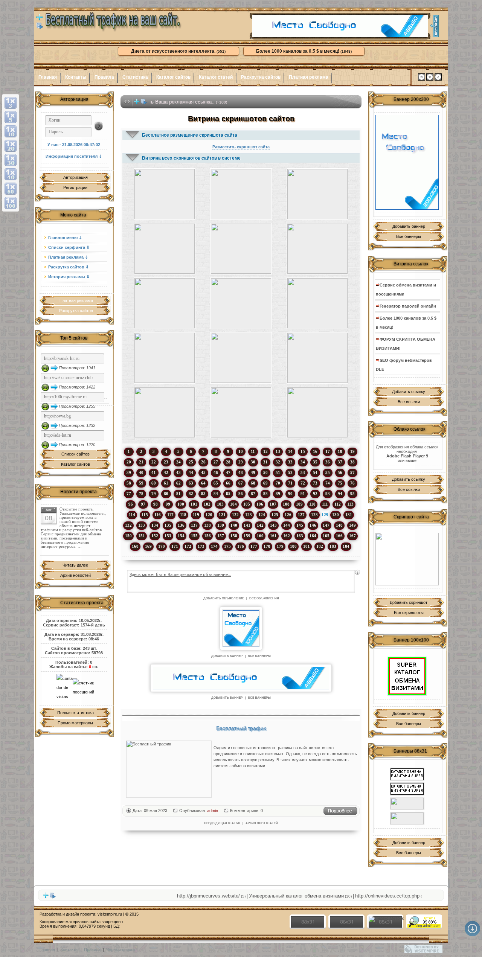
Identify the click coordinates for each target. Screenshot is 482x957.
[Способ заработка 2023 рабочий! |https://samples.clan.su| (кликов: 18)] (317, 358)
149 (352, 525)
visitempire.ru (110, 914)
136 (181, 525)
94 (340, 493)
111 (325, 504)
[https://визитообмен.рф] (407, 803)
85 (228, 493)
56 (340, 472)
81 (178, 493)
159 (247, 535)
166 (339, 535)
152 (154, 535)
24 (178, 462)
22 (153, 462)
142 (260, 525)
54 (315, 472)
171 (174, 546)
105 (246, 504)
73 (315, 483)
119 (196, 514)
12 (265, 451)
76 (352, 483)
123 (248, 514)
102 (207, 504)
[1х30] (11, 160)
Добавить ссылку (408, 391)
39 (129, 472)
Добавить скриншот (408, 602)
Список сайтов (75, 454)
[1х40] (11, 174)
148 (339, 525)
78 (141, 493)
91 (302, 493)
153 (168, 535)
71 (290, 483)
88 (265, 493)
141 (247, 525)
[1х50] (11, 189)
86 (240, 493)
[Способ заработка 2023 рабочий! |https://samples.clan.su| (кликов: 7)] (241, 412)
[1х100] (11, 203)
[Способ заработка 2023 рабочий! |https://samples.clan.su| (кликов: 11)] (164, 194)
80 (166, 493)
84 (216, 493)
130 (335, 514)
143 (273, 525)
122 (235, 514)
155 (194, 535)
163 (299, 535)
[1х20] (11, 146)
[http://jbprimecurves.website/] (407, 559)
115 (145, 514)
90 (290, 493)
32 (278, 462)
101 (194, 504)
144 (286, 525)
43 (178, 472)
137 (194, 525)
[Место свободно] (340, 36)
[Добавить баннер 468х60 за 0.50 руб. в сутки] (434, 26)
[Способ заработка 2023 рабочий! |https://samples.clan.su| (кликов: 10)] (241, 194)
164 (313, 535)
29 (240, 462)
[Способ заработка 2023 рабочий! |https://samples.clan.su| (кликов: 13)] (317, 194)
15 (302, 451)
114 (132, 514)
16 (315, 451)
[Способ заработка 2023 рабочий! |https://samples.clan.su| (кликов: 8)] (317, 303)
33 (290, 462)
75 (340, 483)
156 (207, 535)
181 (306, 546)
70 (278, 483)
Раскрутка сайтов (261, 77)
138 (207, 525)
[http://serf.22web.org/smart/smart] (407, 788)
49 (253, 472)
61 (166, 483)
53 (302, 472)
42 (166, 472)
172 (188, 546)
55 (327, 472)
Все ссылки (409, 401)
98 (155, 504)
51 (278, 472)
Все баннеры (408, 236)
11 (253, 451)
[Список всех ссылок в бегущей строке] (144, 103)
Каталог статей (216, 77)
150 (128, 535)
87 (253, 493)
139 (220, 525)
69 (265, 483)
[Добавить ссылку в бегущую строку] (137, 103)
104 (233, 504)
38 (352, 462)
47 (228, 472)
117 (170, 514)
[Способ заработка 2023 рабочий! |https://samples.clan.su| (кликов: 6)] (164, 412)
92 (315, 493)
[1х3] (11, 103)
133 (141, 525)
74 (327, 483)
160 (260, 535)
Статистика (135, 77)
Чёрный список (120, 949)
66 (228, 483)
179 (280, 546)
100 (180, 504)
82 (191, 493)
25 (191, 462)
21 (141, 462)
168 (135, 546)
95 (352, 493)
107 (273, 504)
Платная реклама (308, 77)
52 (290, 472)
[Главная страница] (421, 79)
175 (227, 546)
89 (278, 493)
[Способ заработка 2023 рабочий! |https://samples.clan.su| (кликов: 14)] (164, 248)
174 (214, 546)
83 (203, 493)
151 (141, 535)
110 (312, 504)
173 (201, 546)
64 (203, 483)
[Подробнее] (340, 814)
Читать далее (75, 565)
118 (183, 514)
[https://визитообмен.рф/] (407, 818)
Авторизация (75, 177)
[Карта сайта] (438, 79)
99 (168, 504)
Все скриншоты (409, 612)
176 (240, 546)
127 (301, 514)
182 (319, 546)
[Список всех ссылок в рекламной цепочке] (39, 28)
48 (240, 472)
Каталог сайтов (173, 77)
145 (299, 525)
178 (267, 546)
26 (203, 462)
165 (326, 535)
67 (240, 483)
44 (191, 472)
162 (286, 535)
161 (273, 535)
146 (313, 525)
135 (168, 525)
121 (222, 514)
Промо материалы (75, 723)
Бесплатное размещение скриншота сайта (189, 135)
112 (337, 504)
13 (278, 451)
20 (129, 462)
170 (161, 546)
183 (332, 546)
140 (233, 525)
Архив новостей (75, 575)
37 (340, 462)
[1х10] (11, 131)
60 (153, 483)
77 (129, 493)
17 (327, 451)
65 (216, 483)
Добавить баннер (408, 226)
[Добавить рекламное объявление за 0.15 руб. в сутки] (357, 573)
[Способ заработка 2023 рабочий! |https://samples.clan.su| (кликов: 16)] (317, 412)
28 (228, 462)
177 (253, 546)
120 (209, 514)
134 (154, 525)
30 (253, 462)
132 (128, 525)
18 (340, 451)
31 (265, 462)
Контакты (75, 77)
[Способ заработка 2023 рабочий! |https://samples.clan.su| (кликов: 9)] (241, 248)
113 (350, 504)
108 (286, 504)
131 (348, 514)
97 (143, 504)
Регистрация (75, 187)
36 (327, 462)
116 (157, 514)
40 (141, 472)
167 (352, 535)
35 (315, 462)
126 (288, 514)
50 (265, 472)
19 (352, 451)
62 (178, 483)
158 (233, 535)
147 (326, 525)
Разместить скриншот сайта (241, 147)
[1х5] (11, 117)
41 (153, 472)
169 (148, 546)
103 (220, 504)
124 (261, 514)
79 (153, 493)
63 (191, 483)
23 (166, 462)
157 (220, 535)
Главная (47, 77)
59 (141, 483)
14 (290, 451)
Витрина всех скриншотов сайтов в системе (191, 158)
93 (327, 493)
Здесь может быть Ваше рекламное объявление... (180, 574)
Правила (104, 77)
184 (346, 546)
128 (314, 514)
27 (216, 462)
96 (130, 504)
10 (240, 451)
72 (302, 483)
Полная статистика (75, 712)
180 (293, 546)
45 (203, 472)
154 (181, 535)
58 (129, 483)
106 (259, 504)
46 (216, 472)
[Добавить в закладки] (429, 79)
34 (302, 462)
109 (299, 504)
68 (253, 483)
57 (352, 472)
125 (275, 514)
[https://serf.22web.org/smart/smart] (407, 676)
